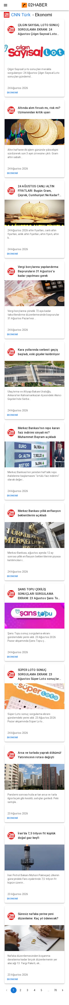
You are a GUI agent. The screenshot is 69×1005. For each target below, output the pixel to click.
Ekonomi (12, 92)
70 (55, 990)
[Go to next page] (63, 990)
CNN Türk (21, 14)
